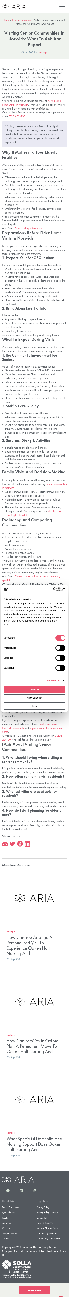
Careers (6, 1228)
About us (6, 1222)
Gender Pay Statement (47, 1233)
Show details (53, 680)
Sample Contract (10, 1233)
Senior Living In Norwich (28, 228)
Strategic (26, 20)
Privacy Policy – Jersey (47, 1212)
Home (6, 20)
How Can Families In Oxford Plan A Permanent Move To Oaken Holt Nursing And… (33, 1046)
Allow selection (34, 698)
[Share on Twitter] (12, 844)
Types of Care (8, 1212)
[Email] (5, 844)
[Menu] (62, 6)
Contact (6, 1238)
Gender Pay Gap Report (48, 1238)
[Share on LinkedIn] (27, 844)
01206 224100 (17, 116)
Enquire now (34, 1289)
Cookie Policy (43, 1217)
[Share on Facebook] (20, 844)
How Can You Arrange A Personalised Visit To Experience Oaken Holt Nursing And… (29, 945)
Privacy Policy (43, 1207)
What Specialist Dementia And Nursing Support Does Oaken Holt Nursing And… (34, 1144)
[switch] (60, 648)
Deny (34, 706)
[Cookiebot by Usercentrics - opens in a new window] (49, 589)
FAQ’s (5, 1217)
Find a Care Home (11, 1207)
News (15, 20)
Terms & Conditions (46, 1222)
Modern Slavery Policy (47, 1228)
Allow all (34, 689)
